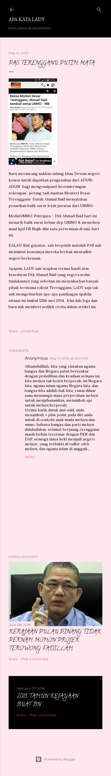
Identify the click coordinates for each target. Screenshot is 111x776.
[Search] (99, 8)
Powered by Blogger (60, 759)
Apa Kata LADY (26, 19)
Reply (30, 457)
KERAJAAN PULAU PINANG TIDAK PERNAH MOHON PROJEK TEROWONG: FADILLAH (55, 640)
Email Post (30, 331)
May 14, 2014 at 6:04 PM (69, 358)
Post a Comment (35, 659)
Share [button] (13, 331)
